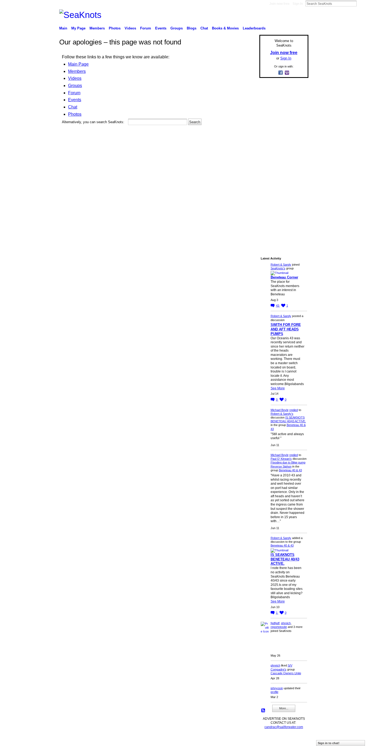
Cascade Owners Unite (286, 673)
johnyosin (277, 688)
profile (274, 692)
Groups (75, 85)
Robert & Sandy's (282, 413)
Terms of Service (296, 739)
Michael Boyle (280, 410)
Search (361, 3)
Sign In (298, 4)
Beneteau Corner (284, 277)
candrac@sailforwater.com (283, 727)
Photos (74, 114)
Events (74, 99)
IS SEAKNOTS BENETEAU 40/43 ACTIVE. (285, 559)
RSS (263, 710)
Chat (72, 107)
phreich (286, 623)
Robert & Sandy (281, 264)
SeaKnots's (278, 268)
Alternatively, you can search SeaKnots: (93, 122)
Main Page (78, 64)
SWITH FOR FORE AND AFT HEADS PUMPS (286, 329)
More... (283, 708)
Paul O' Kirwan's (281, 458)
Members (77, 71)
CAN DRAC (96, 739)
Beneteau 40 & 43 (290, 470)
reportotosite (279, 626)
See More (278, 388)
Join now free (279, 4)
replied (293, 410)
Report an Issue (268, 739)
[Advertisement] (282, 162)
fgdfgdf (275, 623)
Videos (74, 78)
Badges (247, 739)
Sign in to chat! (328, 743)
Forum (74, 93)
